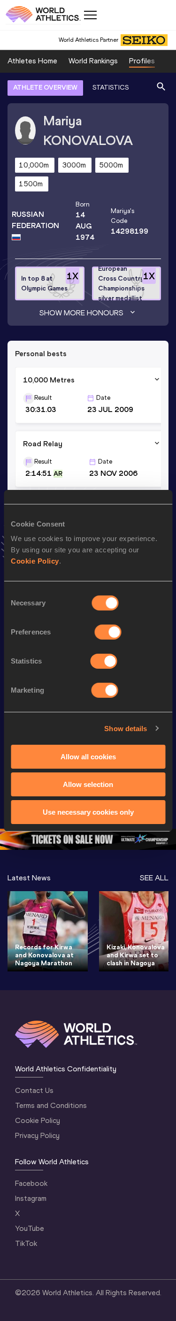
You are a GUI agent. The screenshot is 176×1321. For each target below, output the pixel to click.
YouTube (29, 1228)
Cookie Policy (35, 561)
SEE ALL (154, 877)
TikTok (26, 1243)
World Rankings (93, 60)
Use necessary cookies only (88, 812)
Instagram (30, 1198)
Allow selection (88, 784)
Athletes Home (32, 60)
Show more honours (81, 312)
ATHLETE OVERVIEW (45, 88)
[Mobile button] (90, 15)
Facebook (31, 1183)
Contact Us (34, 1090)
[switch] (108, 632)
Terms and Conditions (51, 1105)
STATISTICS (110, 88)
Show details (125, 728)
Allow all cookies (88, 757)
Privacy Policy (37, 1135)
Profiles (142, 60)
